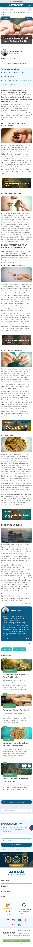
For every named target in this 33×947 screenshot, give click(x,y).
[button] (4, 52)
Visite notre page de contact (24, 912)
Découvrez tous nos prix (16, 865)
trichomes (14, 158)
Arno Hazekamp (11, 58)
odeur (14, 217)
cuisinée (3, 173)
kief (23, 380)
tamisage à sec (13, 411)
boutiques (15, 373)
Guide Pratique (19, 649)
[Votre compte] (29, 5)
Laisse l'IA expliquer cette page (16, 63)
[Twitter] (28, 638)
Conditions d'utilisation (5, 849)
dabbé (3, 456)
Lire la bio (6, 638)
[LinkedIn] (26, 638)
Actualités (7, 649)
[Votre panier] (31, 5)
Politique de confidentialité (22, 847)
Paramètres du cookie (16, 944)
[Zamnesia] (15, 5)
